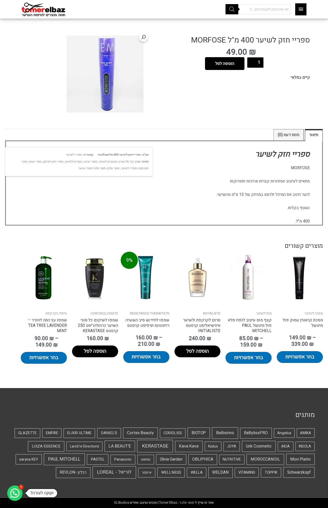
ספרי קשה (35, 161)
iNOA (285, 446)
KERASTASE (155, 446)
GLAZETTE (27, 433)
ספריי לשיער (74, 155)
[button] (143, 37)
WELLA (197, 472)
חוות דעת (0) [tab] (288, 135)
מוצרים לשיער (73, 161)
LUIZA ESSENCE (46, 446)
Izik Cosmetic (259, 446)
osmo (145, 459)
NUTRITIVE (232, 459)
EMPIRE (52, 433)
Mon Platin (300, 459)
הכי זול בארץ (126, 161)
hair (138, 161)
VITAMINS (246, 472)
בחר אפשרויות (299, 356)
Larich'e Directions (84, 446)
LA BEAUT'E (120, 446)
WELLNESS (171, 472)
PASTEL (98, 459)
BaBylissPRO (256, 433)
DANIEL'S (109, 433)
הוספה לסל (224, 63)
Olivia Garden (171, 459)
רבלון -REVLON (73, 472)
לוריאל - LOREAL (114, 472)
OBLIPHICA (202, 459)
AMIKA (305, 433)
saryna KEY (28, 459)
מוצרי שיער (90, 161)
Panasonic (123, 459)
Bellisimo (225, 433)
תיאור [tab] (313, 135)
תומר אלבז (113, 168)
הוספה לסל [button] (197, 351)
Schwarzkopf (299, 472)
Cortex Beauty (140, 433)
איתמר (147, 472)
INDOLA (305, 446)
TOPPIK (271, 472)
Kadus (213, 446)
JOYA (231, 446)
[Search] (231, 9)
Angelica (284, 433)
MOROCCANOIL (265, 459)
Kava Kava (189, 446)
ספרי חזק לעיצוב (53, 161)
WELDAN (220, 472)
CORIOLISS (172, 433)
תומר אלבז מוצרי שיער (92, 168)
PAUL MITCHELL (64, 459)
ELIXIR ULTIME (79, 433)
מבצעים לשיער (108, 161)
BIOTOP (199, 433)
